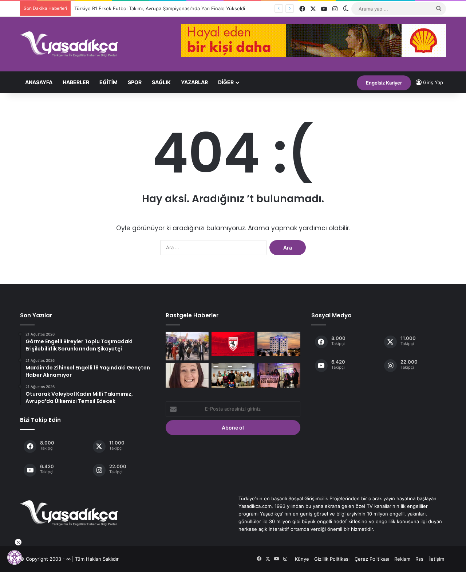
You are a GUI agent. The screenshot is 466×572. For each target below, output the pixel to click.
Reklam (402, 559)
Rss (419, 559)
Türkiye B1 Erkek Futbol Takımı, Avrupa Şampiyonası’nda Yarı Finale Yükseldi (159, 8)
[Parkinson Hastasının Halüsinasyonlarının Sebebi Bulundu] (187, 375)
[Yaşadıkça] (69, 44)
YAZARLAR (194, 82)
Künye (302, 559)
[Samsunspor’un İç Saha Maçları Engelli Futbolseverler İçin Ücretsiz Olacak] (233, 344)
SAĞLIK (161, 82)
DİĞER (226, 82)
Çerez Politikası (372, 559)
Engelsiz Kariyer (384, 83)
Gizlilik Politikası (332, 559)
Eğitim (108, 82)
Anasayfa (38, 82)
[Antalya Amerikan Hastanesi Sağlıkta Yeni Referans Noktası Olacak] (278, 344)
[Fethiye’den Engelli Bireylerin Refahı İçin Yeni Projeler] (233, 375)
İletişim (436, 559)
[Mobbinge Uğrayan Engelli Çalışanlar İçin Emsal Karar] (278, 375)
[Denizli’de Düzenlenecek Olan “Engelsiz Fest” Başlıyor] (187, 346)
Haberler (76, 82)
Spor (135, 82)
